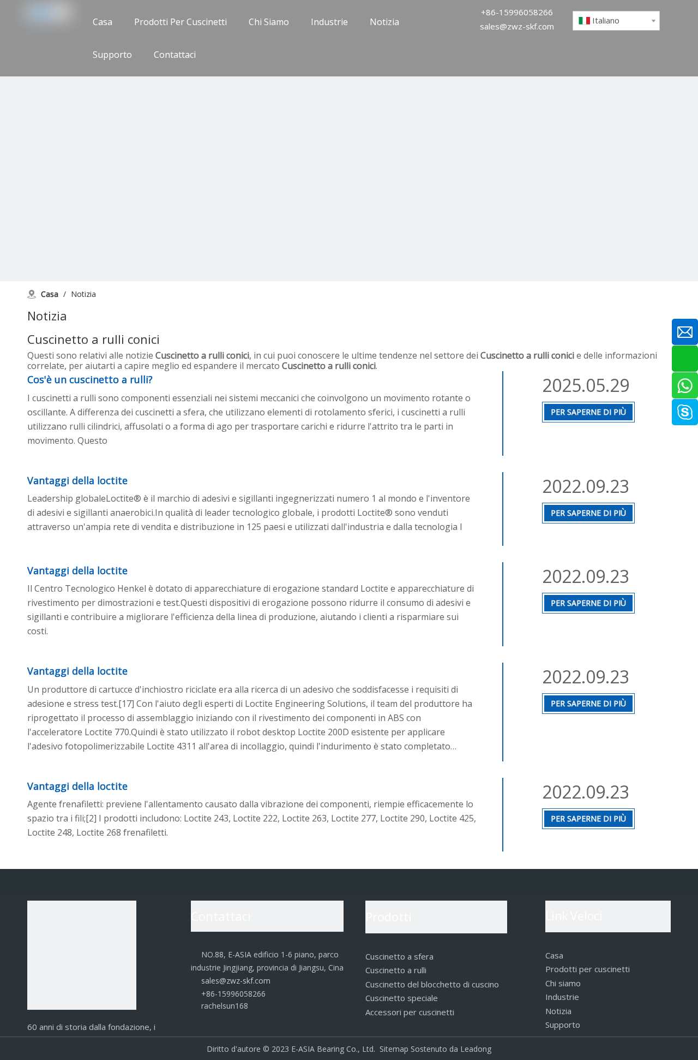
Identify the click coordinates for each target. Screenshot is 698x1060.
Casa (554, 955)
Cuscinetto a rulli (395, 969)
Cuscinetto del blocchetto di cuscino (432, 984)
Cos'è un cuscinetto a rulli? (90, 379)
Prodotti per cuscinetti (587, 968)
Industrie (562, 996)
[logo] (81, 955)
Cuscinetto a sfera (399, 956)
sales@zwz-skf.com (517, 26)
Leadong (475, 1049)
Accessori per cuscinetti (409, 1012)
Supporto (562, 1024)
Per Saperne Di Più (588, 412)
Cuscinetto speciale (401, 997)
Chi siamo (563, 983)
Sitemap (394, 1049)
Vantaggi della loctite (77, 480)
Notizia (558, 1010)
